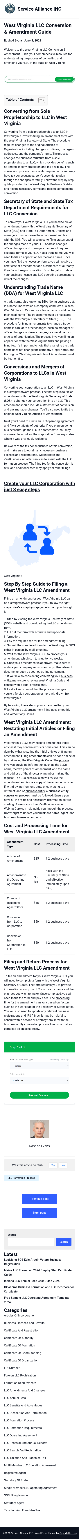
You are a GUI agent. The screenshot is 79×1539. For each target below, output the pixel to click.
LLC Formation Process (21, 1177)
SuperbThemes (68, 1533)
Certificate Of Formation (19, 1345)
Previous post (39, 1199)
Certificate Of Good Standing (22, 1353)
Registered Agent (15, 1473)
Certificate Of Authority (18, 1338)
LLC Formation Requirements (23, 1428)
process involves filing (55, 336)
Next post (39, 1212)
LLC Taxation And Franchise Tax (25, 1458)
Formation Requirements (20, 1383)
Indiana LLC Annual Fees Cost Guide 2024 (32, 1281)
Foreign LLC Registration (20, 1375)
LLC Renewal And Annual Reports (25, 1443)
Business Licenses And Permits (24, 1323)
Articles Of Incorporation (19, 1315)
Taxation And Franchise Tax (22, 1510)
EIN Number (11, 1368)
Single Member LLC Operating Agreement (30, 1488)
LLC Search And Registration (22, 1450)
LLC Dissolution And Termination (25, 1413)
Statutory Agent (14, 1503)
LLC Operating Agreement (20, 1435)
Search (12, 1234)
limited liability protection (24, 167)
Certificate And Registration (21, 1330)
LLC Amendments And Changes (24, 1390)
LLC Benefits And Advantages (23, 1405)
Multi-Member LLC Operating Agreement (30, 1465)
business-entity (35, 791)
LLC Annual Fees (15, 1398)
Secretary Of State (16, 1480)
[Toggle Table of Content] (40, 100)
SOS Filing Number (16, 1495)
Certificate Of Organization (21, 1360)
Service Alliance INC (39, 9)
